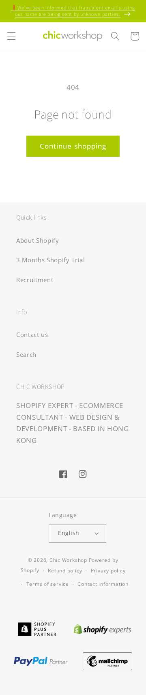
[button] (11, 36)
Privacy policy (108, 570)
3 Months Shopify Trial (50, 260)
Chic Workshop (68, 560)
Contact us (32, 334)
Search (26, 354)
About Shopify (37, 240)
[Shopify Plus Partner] (36, 628)
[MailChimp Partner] (107, 660)
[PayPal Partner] (40, 660)
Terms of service (47, 584)
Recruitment (34, 280)
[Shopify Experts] (102, 628)
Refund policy (65, 570)
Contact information (103, 584)
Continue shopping (73, 146)
